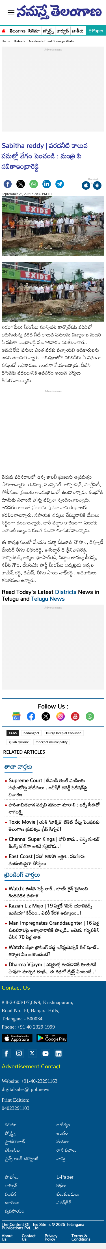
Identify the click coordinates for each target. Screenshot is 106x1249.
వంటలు (63, 1141)
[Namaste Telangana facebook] (6, 1054)
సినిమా (34, 31)
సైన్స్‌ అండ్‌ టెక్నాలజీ (21, 1158)
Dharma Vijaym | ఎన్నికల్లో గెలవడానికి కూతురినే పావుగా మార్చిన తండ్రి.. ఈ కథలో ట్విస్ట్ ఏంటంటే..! (52, 968)
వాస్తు (61, 1158)
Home (6, 41)
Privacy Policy (51, 1237)
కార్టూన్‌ (11, 1185)
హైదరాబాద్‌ (15, 1141)
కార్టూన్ (63, 31)
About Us (7, 1237)
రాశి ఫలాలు (67, 1149)
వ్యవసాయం (14, 1210)
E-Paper (95, 30)
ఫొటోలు (12, 1177)
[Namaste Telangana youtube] (45, 1054)
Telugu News (48, 598)
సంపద (10, 1193)
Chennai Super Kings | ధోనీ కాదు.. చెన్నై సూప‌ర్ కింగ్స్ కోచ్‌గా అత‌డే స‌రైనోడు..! (54, 842)
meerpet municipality (52, 742)
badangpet (31, 733)
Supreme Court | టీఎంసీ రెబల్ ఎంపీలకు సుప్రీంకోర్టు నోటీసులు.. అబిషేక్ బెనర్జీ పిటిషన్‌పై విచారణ (48, 787)
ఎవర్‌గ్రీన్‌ (64, 1202)
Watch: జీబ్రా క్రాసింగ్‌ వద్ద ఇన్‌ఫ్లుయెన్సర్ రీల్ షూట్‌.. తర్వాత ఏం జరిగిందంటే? (54, 950)
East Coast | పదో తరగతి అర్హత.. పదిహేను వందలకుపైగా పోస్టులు (47, 860)
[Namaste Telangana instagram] (19, 1054)
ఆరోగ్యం (63, 1124)
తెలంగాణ (17, 31)
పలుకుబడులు (68, 1193)
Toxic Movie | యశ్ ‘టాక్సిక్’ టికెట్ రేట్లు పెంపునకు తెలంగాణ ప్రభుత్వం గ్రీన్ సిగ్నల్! (54, 825)
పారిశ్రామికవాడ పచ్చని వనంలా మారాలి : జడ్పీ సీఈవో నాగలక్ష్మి (54, 808)
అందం (62, 1133)
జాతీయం (80, 31)
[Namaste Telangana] (3, 30)
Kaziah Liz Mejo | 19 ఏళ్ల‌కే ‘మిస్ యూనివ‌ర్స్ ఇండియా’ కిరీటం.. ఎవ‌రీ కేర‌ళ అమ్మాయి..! (50, 909)
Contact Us (29, 1237)
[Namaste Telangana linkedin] (58, 1054)
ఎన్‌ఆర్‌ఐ (12, 1149)
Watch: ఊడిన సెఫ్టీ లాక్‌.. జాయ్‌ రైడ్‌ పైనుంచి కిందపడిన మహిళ (48, 892)
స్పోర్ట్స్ (48, 31)
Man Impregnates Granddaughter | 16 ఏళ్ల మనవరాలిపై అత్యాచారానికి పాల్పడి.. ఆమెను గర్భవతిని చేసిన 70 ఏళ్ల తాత (54, 930)
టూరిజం (12, 1202)
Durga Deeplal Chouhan (63, 733)
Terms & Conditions (81, 1237)
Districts (19, 41)
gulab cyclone (19, 742)
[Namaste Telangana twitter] (32, 1054)
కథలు (61, 1185)
